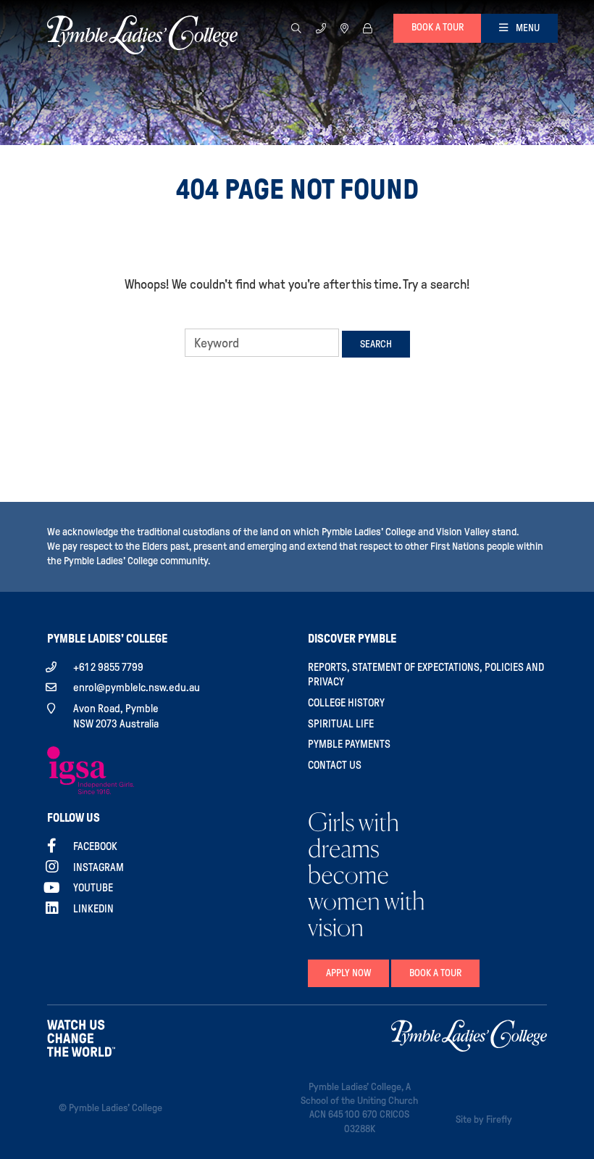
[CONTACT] (321, 28)
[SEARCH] (296, 28)
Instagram (98, 867)
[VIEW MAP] (344, 28)
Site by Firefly (484, 1119)
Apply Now (348, 973)
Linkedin (93, 909)
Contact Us (334, 765)
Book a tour (437, 27)
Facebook (95, 846)
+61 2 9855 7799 (108, 667)
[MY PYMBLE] (367, 28)
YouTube (93, 888)
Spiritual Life (341, 724)
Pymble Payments (349, 744)
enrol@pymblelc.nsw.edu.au (136, 687)
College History (346, 703)
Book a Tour (435, 973)
